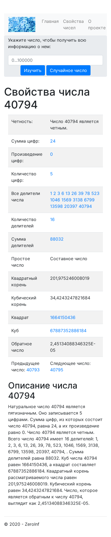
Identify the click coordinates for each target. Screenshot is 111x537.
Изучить (32, 70)
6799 (89, 199)
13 (67, 193)
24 (53, 141)
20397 (70, 206)
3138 (78, 199)
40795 (56, 369)
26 (74, 193)
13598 (56, 206)
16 (52, 219)
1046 (55, 199)
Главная (50, 21)
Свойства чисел (73, 24)
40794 (85, 206)
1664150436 (62, 317)
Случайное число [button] (68, 70)
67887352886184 (68, 330)
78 (87, 193)
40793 (33, 369)
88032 (57, 239)
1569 (66, 199)
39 (81, 193)
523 (95, 193)
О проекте (97, 24)
